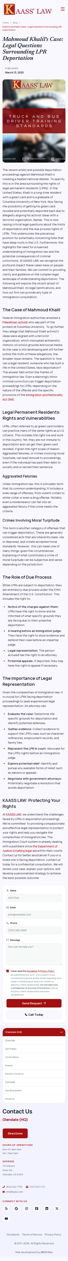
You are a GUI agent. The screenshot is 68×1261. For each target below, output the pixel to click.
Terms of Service (32, 1234)
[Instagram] (26, 1208)
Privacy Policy (47, 971)
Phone (13, 922)
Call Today (35, 1014)
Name (13, 890)
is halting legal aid (24, 850)
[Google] (16, 1208)
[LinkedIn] (47, 1208)
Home (6, 22)
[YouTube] (6, 1218)
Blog (15, 22)
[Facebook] (36, 1208)
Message (15, 940)
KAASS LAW (13, 814)
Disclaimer (32, 971)
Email (13, 907)
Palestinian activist (15, 322)
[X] (57, 1208)
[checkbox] (7, 971)
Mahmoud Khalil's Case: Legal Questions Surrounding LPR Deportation (32, 28)
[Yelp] (6, 1208)
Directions (15, 1133)
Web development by (34, 1252)
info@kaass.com (14, 1191)
